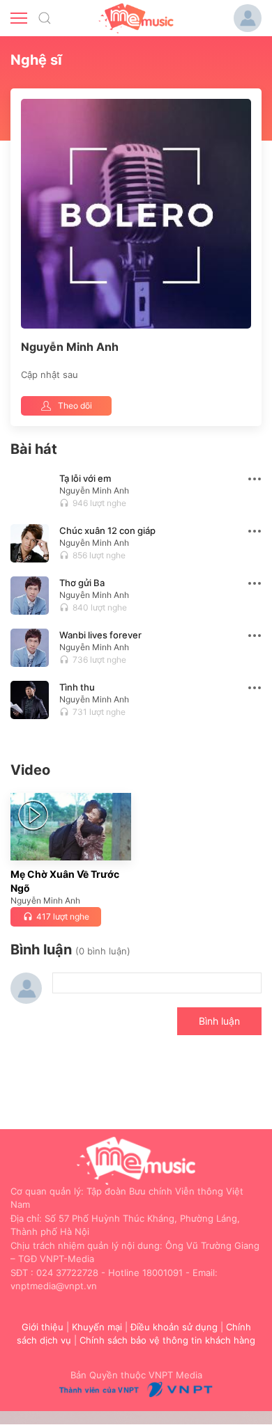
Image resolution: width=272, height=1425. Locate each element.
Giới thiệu (42, 1326)
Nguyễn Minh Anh (94, 490)
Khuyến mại (97, 1326)
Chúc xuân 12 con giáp (107, 530)
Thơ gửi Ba (82, 582)
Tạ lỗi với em (85, 478)
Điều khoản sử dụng (174, 1326)
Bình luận (219, 1021)
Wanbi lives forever (100, 634)
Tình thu (77, 687)
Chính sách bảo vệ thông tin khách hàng (167, 1340)
